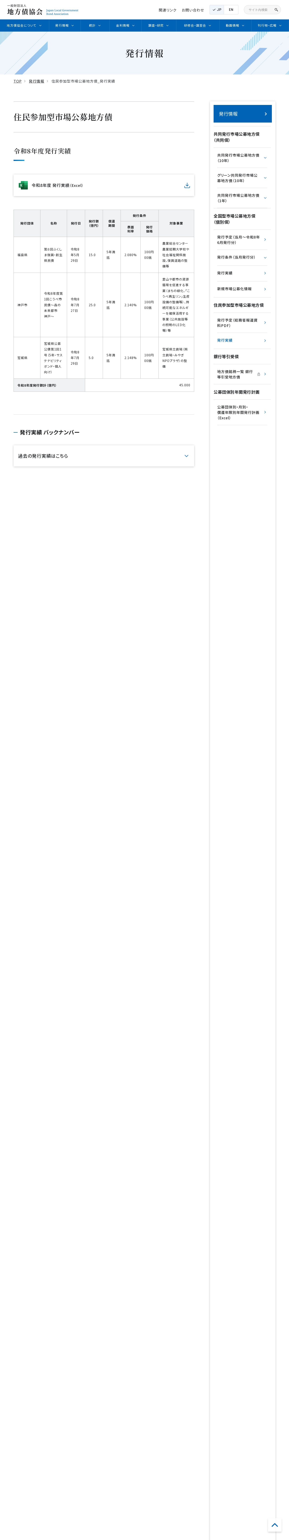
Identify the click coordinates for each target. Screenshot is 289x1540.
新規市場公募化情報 (234, 288)
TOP (18, 81)
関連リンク (167, 10)
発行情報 (36, 81)
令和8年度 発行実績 (58, 185)
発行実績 (225, 273)
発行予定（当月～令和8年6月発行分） (238, 239)
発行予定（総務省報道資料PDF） (237, 322)
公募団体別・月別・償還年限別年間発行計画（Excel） (238, 412)
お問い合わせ (193, 10)
